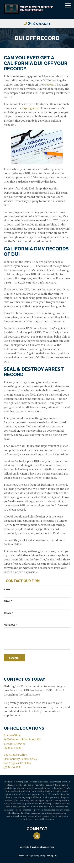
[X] (36, 836)
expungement (30, 108)
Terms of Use (24, 856)
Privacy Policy (38, 856)
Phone (9, 601)
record (49, 84)
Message (10, 625)
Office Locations (24, 728)
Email (8, 613)
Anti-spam (52, 856)
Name (8, 589)
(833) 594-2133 (39, 23)
